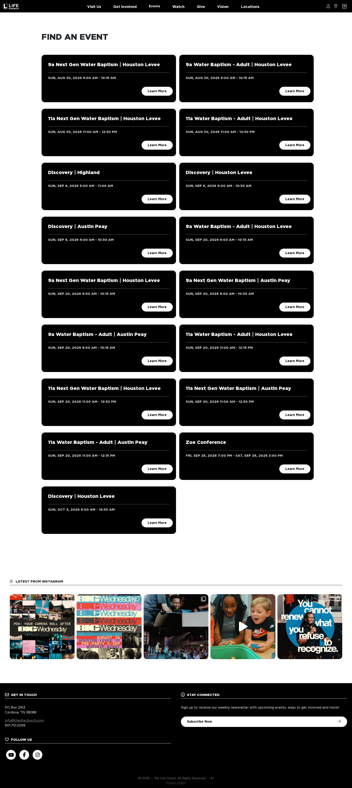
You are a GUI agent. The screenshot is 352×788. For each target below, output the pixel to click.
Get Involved (125, 6)
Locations (250, 6)
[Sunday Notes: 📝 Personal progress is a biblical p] (176, 626)
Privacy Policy (176, 782)
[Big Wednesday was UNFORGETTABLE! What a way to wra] (42, 626)
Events (154, 6)
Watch (178, 6)
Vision (223, 6)
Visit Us (94, 6)
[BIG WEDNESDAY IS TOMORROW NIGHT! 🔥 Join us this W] (109, 626)
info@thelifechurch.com (24, 720)
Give (201, 6)
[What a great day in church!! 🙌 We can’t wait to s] (309, 626)
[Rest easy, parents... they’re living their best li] (242, 626)
